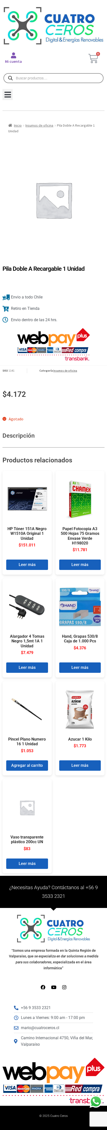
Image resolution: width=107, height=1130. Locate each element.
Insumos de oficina (39, 125)
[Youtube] (53, 987)
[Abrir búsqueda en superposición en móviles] (53, 78)
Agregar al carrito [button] (27, 765)
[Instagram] (64, 987)
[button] (7, 94)
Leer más (27, 564)
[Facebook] (43, 987)
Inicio (18, 125)
